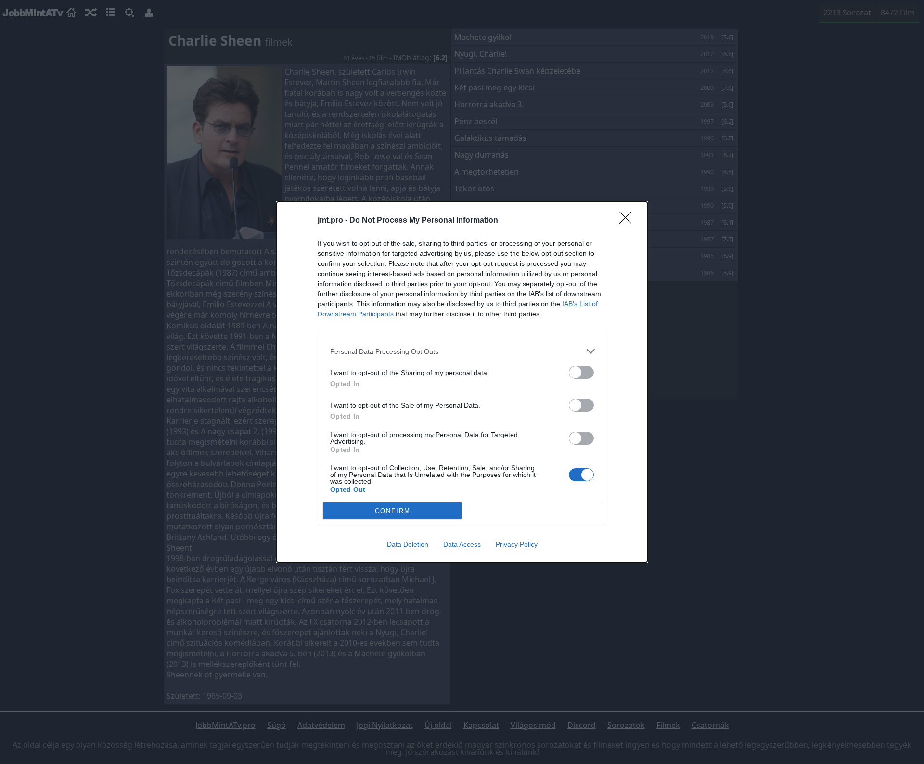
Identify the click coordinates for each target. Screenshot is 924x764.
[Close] (628, 221)
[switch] (581, 372)
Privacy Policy (517, 544)
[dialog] (462, 382)
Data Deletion (407, 544)
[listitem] (462, 351)
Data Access (462, 544)
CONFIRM (393, 510)
